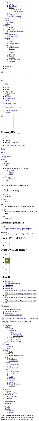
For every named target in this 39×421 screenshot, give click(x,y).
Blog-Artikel (9, 91)
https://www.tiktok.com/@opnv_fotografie (18, 229)
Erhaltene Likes (6, 156)
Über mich (8, 177)
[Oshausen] (9, 281)
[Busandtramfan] (7, 257)
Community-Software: (16, 322)
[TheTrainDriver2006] (7, 245)
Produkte (7, 96)
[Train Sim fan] (7, 262)
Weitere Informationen (21, 419)
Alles (2, 81)
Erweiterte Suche (10, 104)
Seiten (7, 95)
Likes (6, 181)
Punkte (3, 160)
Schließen (31, 419)
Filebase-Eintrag (10, 98)
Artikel (7, 89)
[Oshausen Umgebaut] (12, 283)
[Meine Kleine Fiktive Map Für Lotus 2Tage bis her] (21, 292)
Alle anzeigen (5, 306)
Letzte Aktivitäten (10, 179)
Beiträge (3, 149)
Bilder (3, 152)
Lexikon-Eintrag (10, 93)
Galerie (7, 100)
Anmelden (8, 66)
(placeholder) (13, 393)
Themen (11, 172)
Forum (7, 87)
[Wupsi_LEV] (7, 268)
